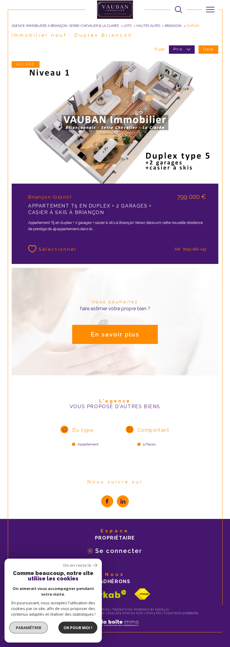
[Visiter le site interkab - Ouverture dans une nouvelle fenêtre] (103, 594)
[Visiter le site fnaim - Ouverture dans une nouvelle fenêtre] (142, 594)
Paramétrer (28, 627)
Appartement (88, 444)
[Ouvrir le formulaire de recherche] (178, 9)
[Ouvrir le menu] (210, 9)
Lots (127, 26)
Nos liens (144, 613)
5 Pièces (149, 444)
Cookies (191, 613)
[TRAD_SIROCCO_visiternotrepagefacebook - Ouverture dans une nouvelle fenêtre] (107, 501)
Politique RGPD (169, 613)
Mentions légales (103, 613)
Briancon (173, 26)
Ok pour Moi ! (77, 627)
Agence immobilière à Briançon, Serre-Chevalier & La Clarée (65, 26)
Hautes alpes (148, 26)
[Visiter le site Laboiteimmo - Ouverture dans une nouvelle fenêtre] (115, 629)
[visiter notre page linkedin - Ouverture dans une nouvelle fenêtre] (123, 501)
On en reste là (77, 565)
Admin (128, 613)
